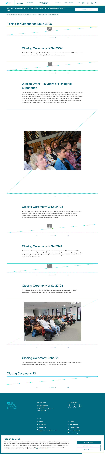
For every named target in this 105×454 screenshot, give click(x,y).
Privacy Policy (40, 448)
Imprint (46, 448)
